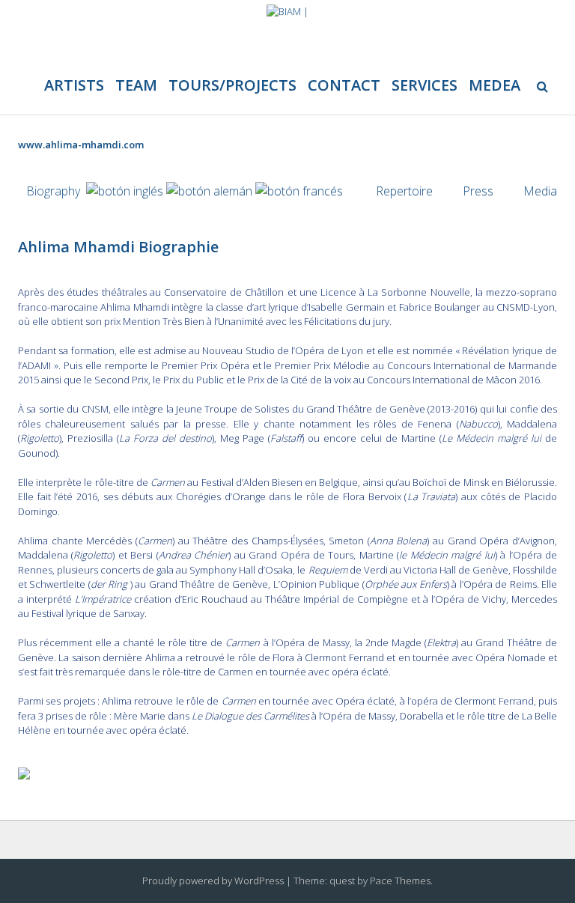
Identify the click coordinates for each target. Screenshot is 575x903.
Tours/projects (232, 85)
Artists (74, 85)
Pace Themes (400, 880)
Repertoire (404, 191)
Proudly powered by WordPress (213, 880)
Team (136, 85)
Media (540, 191)
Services (424, 85)
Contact (344, 85)
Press (478, 191)
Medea (494, 85)
